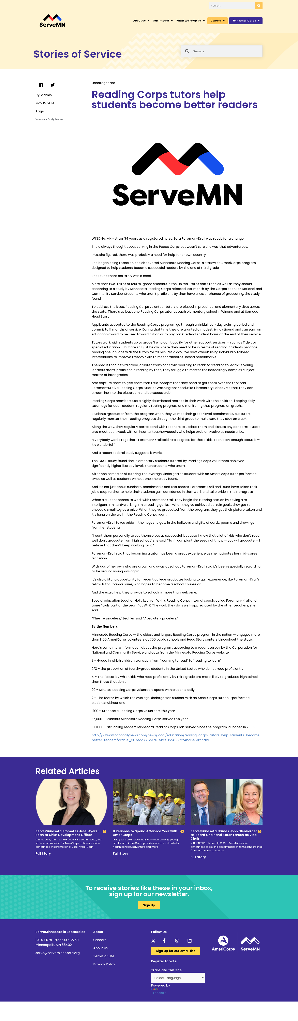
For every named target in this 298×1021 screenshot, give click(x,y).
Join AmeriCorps (244, 21)
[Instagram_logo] (178, 940)
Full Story (43, 853)
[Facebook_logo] (166, 940)
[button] (41, 85)
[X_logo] (154, 940)
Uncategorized (103, 83)
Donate (215, 21)
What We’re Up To (188, 21)
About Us (139, 21)
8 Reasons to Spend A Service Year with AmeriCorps (145, 833)
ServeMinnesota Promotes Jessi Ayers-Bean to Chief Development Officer (67, 833)
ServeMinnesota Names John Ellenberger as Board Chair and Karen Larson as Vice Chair (224, 835)
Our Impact (161, 21)
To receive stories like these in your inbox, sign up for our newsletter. (149, 891)
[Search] (259, 5)
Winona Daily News (49, 119)
